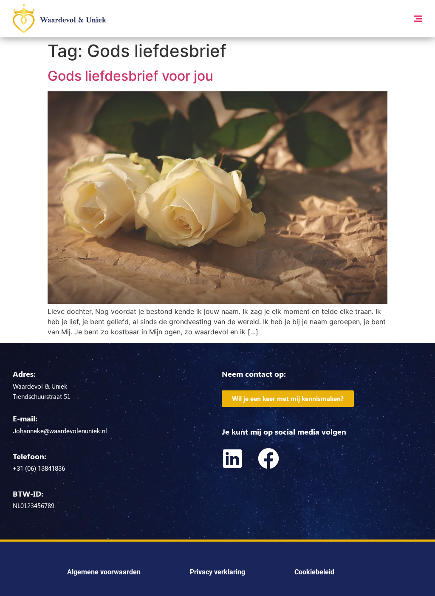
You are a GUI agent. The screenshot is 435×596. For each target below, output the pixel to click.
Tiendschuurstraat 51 (42, 396)
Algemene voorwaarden (104, 572)
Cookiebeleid (314, 572)
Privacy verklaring (217, 572)
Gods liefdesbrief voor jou (130, 76)
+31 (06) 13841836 (39, 468)
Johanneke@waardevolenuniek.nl (60, 431)
